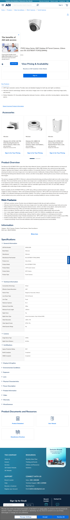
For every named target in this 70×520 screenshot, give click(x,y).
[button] (68, 260)
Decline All (61, 517)
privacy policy (43, 509)
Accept (45, 517)
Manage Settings (25, 517)
